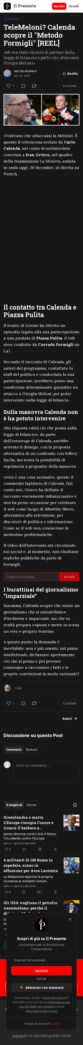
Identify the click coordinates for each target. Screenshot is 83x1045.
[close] (70, 919)
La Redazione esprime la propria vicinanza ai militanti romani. (28, 878)
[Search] (75, 805)
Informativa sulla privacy (41, 1011)
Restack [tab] (31, 750)
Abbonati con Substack (44, 987)
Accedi (74, 6)
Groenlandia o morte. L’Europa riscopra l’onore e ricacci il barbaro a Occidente (29, 823)
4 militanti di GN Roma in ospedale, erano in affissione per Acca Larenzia (31, 865)
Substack (19, 1035)
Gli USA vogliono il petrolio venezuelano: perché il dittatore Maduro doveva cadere (30, 908)
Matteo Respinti (25, 71)
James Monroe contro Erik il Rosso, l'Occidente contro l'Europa (30, 836)
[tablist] (22, 749)
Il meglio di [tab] (14, 805)
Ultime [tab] (32, 805)
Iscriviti (59, 6)
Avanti (67, 719)
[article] (41, 833)
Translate (13, 18)
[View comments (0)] (23, 85)
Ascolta (72, 74)
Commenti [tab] (13, 750)
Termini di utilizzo (53, 998)
